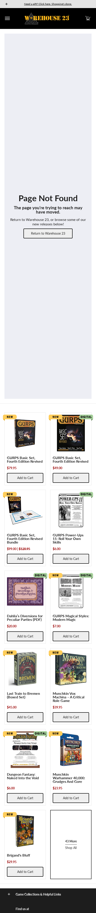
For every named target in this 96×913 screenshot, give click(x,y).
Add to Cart (25, 478)
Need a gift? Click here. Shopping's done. (48, 4)
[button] (88, 18)
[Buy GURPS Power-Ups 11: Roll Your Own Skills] (71, 510)
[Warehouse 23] (47, 18)
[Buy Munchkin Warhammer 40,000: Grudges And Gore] (71, 750)
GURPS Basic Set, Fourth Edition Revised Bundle (25, 538)
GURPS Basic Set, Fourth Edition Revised (25, 459)
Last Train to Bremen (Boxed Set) (23, 695)
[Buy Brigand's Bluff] (25, 830)
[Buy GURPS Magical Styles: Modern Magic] (71, 591)
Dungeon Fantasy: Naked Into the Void (23, 776)
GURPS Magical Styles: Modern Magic (71, 618)
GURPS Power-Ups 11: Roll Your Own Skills (68, 538)
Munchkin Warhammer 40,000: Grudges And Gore (69, 777)
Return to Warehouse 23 (48, 233)
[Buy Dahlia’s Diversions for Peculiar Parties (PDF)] (25, 591)
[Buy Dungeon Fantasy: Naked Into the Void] (25, 750)
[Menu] (7, 18)
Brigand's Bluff (18, 855)
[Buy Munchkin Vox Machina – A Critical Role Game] (71, 669)
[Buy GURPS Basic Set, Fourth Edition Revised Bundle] (25, 510)
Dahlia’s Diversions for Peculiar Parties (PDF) (25, 618)
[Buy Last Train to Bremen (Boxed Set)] (25, 669)
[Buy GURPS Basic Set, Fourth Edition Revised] (25, 433)
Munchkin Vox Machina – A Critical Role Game (68, 697)
